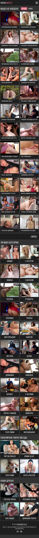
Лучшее (24, 8)
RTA (18, 531)
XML (21, 531)
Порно (6, 2)
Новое (30, 8)
